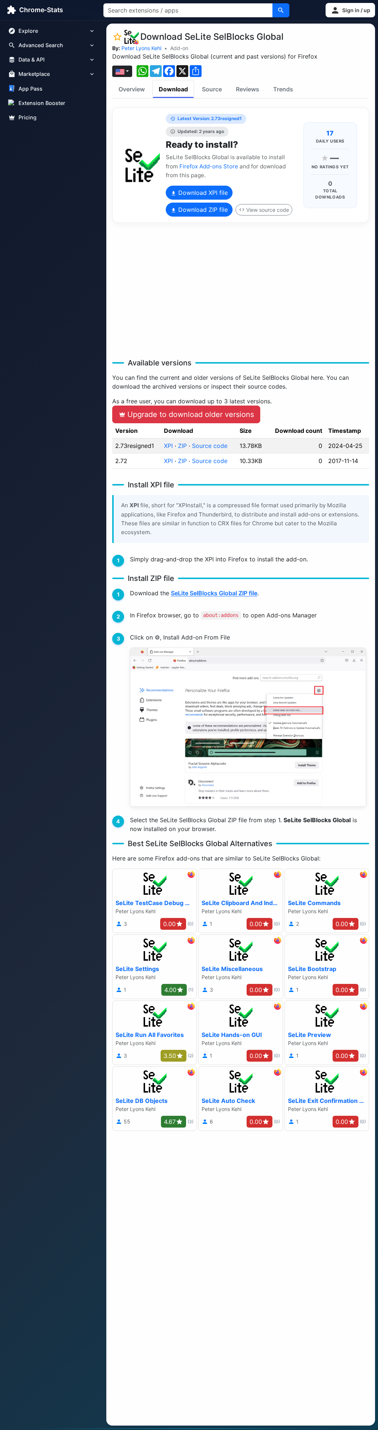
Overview (131, 89)
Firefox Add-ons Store (208, 166)
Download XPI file (202, 192)
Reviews (247, 89)
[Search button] (280, 10)
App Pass (30, 88)
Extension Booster (41, 103)
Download (173, 89)
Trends (283, 89)
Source (212, 89)
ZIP (182, 445)
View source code (267, 210)
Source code (209, 445)
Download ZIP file (202, 209)
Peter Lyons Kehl (141, 48)
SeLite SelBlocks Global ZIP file (214, 593)
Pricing (27, 117)
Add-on (179, 48)
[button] (350, 10)
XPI (168, 445)
